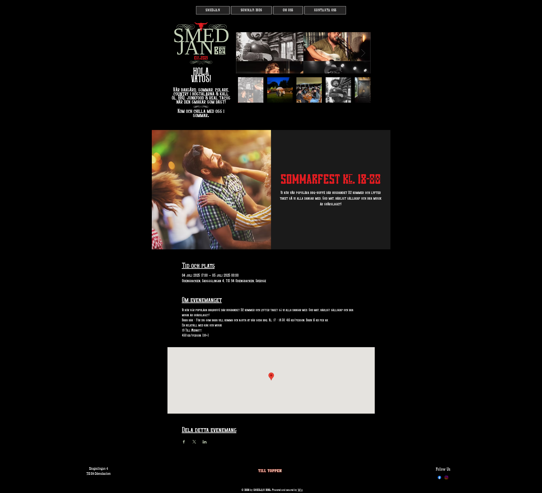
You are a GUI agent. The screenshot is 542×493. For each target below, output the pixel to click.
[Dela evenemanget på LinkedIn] (205, 441)
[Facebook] (439, 477)
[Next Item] (363, 53)
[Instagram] (446, 477)
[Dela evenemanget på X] (194, 441)
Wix (300, 490)
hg (201, 62)
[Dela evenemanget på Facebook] (184, 441)
